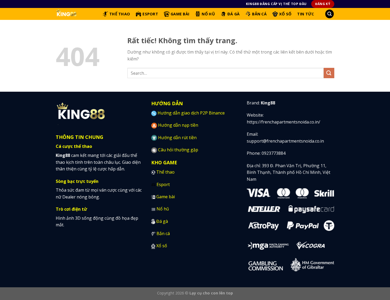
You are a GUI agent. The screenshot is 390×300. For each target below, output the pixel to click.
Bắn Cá (259, 13)
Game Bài (180, 13)
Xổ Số (285, 13)
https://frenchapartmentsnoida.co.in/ (283, 122)
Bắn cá (163, 233)
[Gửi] (329, 73)
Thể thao (165, 172)
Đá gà (162, 221)
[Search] (329, 14)
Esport (150, 13)
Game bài (165, 197)
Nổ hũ (163, 209)
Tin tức (305, 13)
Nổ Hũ (208, 13)
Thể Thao (119, 13)
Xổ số (161, 246)
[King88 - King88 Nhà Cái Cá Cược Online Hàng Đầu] (75, 14)
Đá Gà (233, 13)
